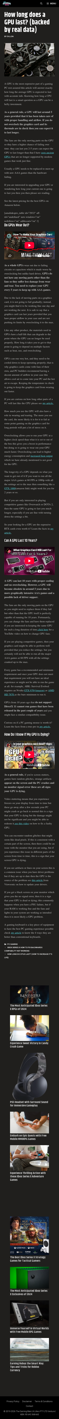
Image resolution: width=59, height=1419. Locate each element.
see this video (21, 823)
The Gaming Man (23, 1411)
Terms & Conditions (44, 1401)
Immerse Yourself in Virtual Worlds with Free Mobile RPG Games (29, 1330)
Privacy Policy (13, 1401)
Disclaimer (27, 1401)
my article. (48, 403)
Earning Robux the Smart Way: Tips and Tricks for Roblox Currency (27, 1367)
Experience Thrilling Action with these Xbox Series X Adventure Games (28, 1176)
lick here (43, 629)
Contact (29, 1406)
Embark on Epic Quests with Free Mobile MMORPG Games (28, 1137)
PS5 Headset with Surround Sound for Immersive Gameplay (29, 1104)
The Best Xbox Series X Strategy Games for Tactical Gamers (27, 1259)
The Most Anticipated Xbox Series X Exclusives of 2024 (28, 1293)
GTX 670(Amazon (34, 690)
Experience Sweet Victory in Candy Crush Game (29, 1045)
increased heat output (42, 455)
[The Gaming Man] (6, 3)
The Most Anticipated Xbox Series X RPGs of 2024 (28, 1007)
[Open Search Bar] (41, 3)
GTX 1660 (9, 488)
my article (16, 932)
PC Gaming (12, 944)
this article (37, 880)
